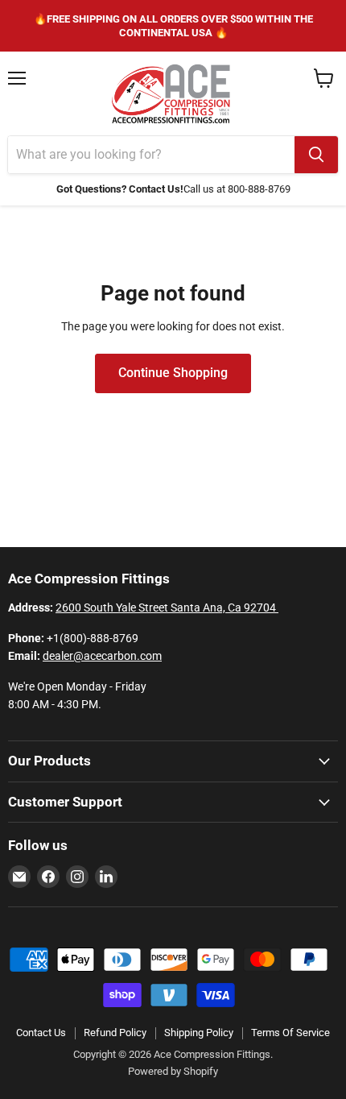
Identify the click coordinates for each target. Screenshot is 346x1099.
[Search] (316, 154)
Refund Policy (115, 1032)
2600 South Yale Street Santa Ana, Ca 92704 (167, 607)
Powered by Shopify (173, 1071)
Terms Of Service (290, 1032)
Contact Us (41, 1032)
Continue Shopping (173, 372)
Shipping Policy (198, 1032)
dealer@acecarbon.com (102, 655)
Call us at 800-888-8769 (236, 189)
